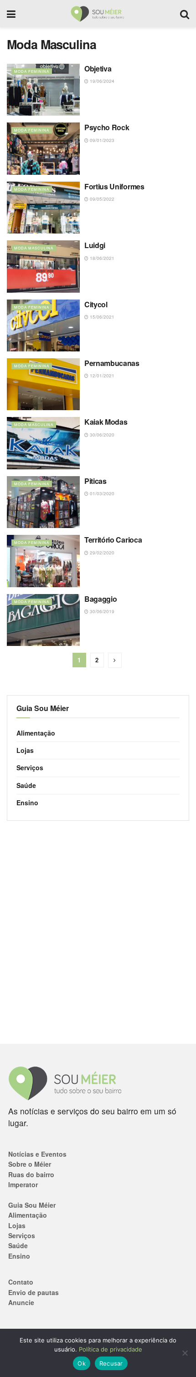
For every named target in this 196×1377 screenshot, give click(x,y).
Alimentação (35, 732)
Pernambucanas (111, 363)
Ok (81, 1363)
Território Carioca (113, 539)
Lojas (25, 750)
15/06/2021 (101, 317)
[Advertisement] (98, 932)
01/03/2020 (101, 493)
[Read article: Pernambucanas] (43, 384)
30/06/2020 (101, 435)
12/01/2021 (101, 375)
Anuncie (21, 1302)
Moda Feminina (31, 71)
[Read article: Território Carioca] (43, 561)
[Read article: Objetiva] (43, 90)
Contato (20, 1281)
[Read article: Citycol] (43, 325)
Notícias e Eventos (37, 1154)
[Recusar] (184, 1352)
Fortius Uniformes (114, 186)
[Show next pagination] (115, 660)
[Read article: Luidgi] (43, 266)
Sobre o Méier (29, 1164)
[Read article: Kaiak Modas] (43, 443)
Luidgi (94, 245)
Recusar (111, 1363)
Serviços (29, 767)
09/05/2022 (101, 199)
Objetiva (97, 68)
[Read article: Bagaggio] (43, 620)
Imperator (23, 1184)
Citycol (96, 304)
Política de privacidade (110, 1349)
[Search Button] (184, 13)
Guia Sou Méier (32, 1204)
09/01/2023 (101, 140)
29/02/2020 (101, 552)
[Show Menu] (11, 13)
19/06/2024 (101, 81)
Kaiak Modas (105, 422)
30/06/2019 (101, 611)
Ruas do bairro (31, 1174)
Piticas (95, 481)
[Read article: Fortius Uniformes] (43, 208)
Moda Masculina (33, 247)
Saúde (26, 785)
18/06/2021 (101, 258)
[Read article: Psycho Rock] (43, 148)
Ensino (27, 802)
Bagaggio (100, 599)
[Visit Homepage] (97, 14)
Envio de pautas (33, 1292)
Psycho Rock (106, 127)
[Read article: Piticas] (43, 502)
